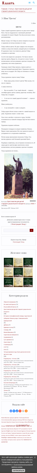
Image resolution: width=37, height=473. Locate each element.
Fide (22, 439)
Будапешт (23, 431)
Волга (26, 420)
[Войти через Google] (23, 411)
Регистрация (16, 242)
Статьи (11, 9)
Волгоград (31, 422)
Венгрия (28, 431)
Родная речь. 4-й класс (10, 376)
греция (31, 433)
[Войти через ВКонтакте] (14, 411)
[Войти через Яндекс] (20, 411)
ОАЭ (31, 426)
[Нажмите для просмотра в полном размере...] (18, 176)
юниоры (3, 435)
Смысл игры (7, 342)
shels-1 (33, 204)
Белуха (13, 422)
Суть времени (8, 339)
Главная (4, 9)
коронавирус (4, 439)
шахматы (22, 425)
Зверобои (8, 422)
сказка (16, 435)
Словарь (6, 330)
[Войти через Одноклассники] (26, 411)
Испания (19, 431)
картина (19, 439)
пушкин (20, 435)
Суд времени (7, 337)
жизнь (14, 439)
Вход (22, 242)
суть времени (24, 428)
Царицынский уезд (17, 420)
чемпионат (11, 426)
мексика (8, 435)
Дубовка (6, 325)
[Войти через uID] (11, 411)
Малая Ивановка (8, 332)
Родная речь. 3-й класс (10, 370)
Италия (3, 426)
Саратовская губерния (10, 335)
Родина (9, 433)
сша (6, 433)
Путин (15, 431)
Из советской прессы (10, 304)
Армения (24, 435)
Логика (6, 390)
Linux (5, 349)
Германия (13, 433)
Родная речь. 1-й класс (10, 358)
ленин (11, 431)
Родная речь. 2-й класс (10, 364)
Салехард (21, 422)
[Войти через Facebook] (17, 411)
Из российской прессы (10, 307)
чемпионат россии (21, 437)
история (23, 433)
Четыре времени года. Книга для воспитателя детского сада (17, 353)
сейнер (26, 422)
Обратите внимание (10, 302)
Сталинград (7, 344)
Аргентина (4, 428)
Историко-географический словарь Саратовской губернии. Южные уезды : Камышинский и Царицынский (18, 318)
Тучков (17, 422)
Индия (8, 431)
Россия (3, 433)
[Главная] (8, 2)
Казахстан (28, 437)
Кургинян (33, 431)
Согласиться (18, 470)
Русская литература (9, 382)
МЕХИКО (12, 435)
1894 (23, 420)
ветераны (10, 439)
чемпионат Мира (11, 437)
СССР (5, 347)
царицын (12, 417)
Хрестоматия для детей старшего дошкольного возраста (17, 310)
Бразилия (18, 433)
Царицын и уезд (8, 327)
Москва (27, 433)
